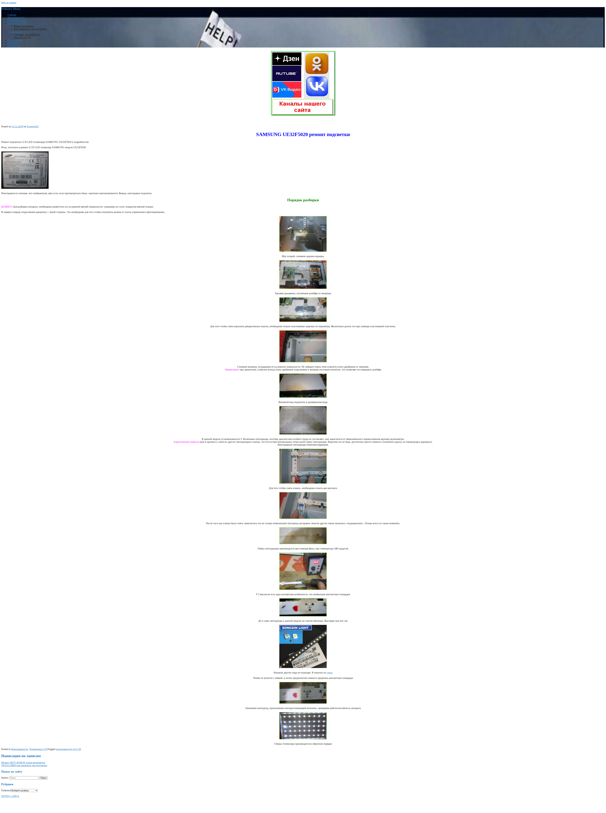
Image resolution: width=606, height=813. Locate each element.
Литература (14, 46)
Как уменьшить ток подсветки (30, 29)
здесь (330, 672)
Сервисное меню (17, 20)
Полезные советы (17, 23)
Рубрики (6, 790)
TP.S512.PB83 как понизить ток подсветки (24, 765)
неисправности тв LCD (68, 749)
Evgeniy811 (33, 126)
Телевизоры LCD (38, 749)
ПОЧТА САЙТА (10, 796)
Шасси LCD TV (22, 37)
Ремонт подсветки (24, 26)
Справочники (15, 31)
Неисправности (16, 17)
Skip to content (8, 2)
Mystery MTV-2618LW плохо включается (23, 762)
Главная (12, 14)
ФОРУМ (12, 43)
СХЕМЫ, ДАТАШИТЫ (27, 34)
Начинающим (15, 40)
